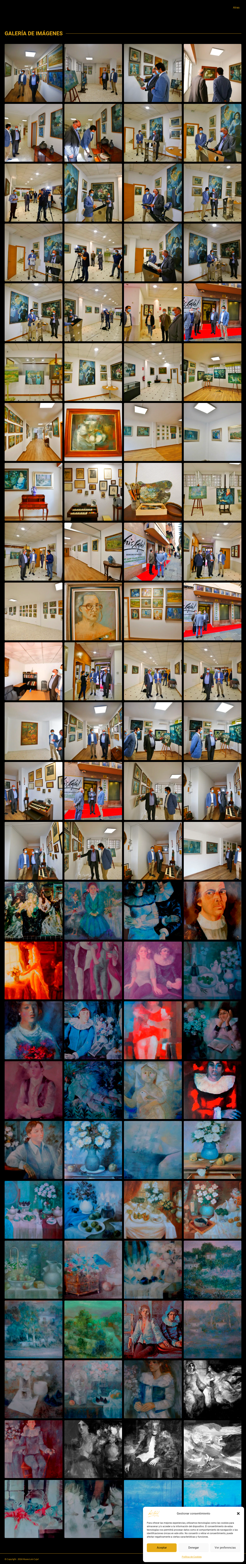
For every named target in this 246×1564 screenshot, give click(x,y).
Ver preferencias (225, 1547)
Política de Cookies (192, 1557)
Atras (236, 7)
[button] (238, 1513)
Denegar (193, 1547)
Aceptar (162, 1547)
